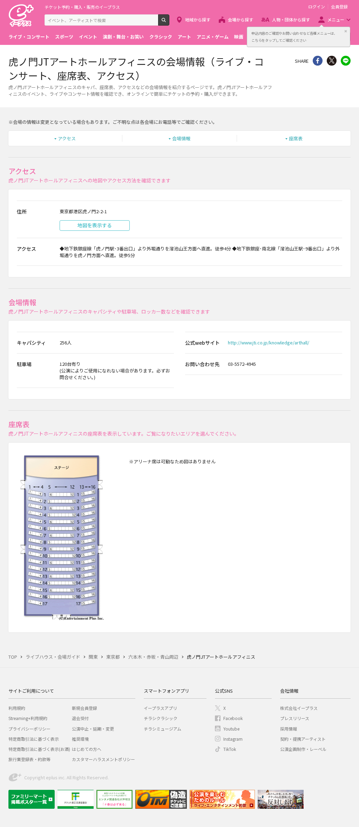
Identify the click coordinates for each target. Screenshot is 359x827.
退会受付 (80, 718)
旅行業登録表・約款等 (29, 759)
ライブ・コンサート (28, 36)
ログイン (316, 6)
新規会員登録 (84, 708)
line (346, 61)
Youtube (231, 729)
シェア (318, 61)
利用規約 (16, 708)
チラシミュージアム (162, 729)
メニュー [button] (335, 19)
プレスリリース (294, 718)
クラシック (160, 36)
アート (184, 36)
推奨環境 (80, 739)
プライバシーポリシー (29, 729)
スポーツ (64, 36)
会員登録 (339, 6)
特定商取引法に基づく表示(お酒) (39, 749)
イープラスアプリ (160, 708)
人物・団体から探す (291, 19)
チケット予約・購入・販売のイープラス (82, 7)
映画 (238, 36)
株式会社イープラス (299, 708)
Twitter (332, 61)
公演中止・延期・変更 (93, 729)
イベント (88, 36)
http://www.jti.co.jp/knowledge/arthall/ (268, 342)
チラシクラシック (160, 718)
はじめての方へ (86, 749)
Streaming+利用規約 (27, 718)
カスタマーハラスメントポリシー (103, 759)
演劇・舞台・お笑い (123, 36)
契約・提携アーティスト (303, 739)
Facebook (233, 718)
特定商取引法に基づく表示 (33, 739)
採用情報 (288, 729)
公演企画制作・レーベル (303, 749)
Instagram (233, 739)
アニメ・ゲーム (213, 36)
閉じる (345, 31)
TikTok (229, 749)
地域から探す (197, 19)
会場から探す (240, 19)
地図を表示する (94, 225)
